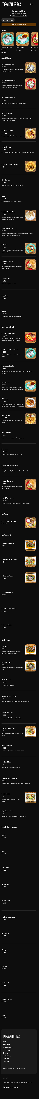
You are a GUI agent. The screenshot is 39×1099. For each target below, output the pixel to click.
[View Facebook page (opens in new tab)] (4, 1078)
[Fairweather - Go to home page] (11, 4)
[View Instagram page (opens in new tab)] (7, 1078)
